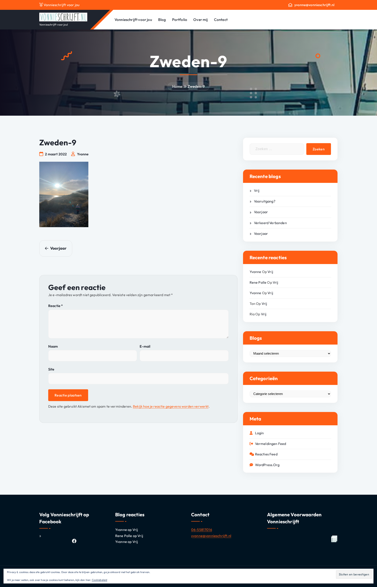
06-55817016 (201, 529)
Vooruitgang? (264, 201)
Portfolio (179, 19)
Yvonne (255, 271)
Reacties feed (266, 454)
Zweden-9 (196, 86)
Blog (162, 19)
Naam (53, 346)
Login (259, 433)
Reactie (55, 306)
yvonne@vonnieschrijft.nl (314, 5)
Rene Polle (258, 282)
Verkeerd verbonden (270, 223)
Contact (221, 19)
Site (51, 369)
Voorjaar (261, 212)
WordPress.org (267, 465)
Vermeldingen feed (270, 443)
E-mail (145, 346)
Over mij (200, 19)
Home (177, 86)
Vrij (257, 190)
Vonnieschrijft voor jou (133, 19)
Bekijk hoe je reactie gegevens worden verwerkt (170, 406)
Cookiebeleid (99, 580)
